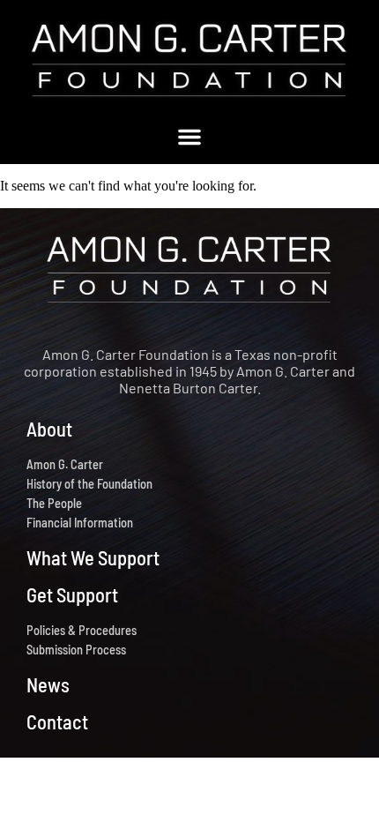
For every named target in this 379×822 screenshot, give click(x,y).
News (48, 684)
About (49, 428)
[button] (189, 136)
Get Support (72, 594)
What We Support (93, 557)
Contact (57, 721)
